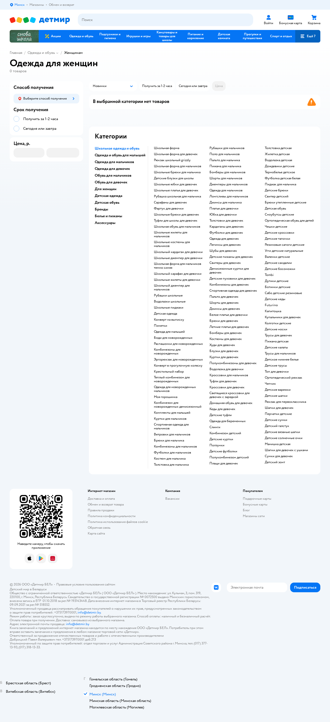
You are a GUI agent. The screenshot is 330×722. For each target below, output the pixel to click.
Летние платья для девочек (229, 327)
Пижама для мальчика (225, 166)
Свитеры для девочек (225, 263)
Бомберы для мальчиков (227, 172)
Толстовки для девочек (226, 221)
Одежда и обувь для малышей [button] (120, 155)
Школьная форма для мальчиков (177, 166)
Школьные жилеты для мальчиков (170, 234)
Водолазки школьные (170, 301)
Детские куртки (221, 439)
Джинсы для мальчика (225, 202)
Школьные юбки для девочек (175, 184)
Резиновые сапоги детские (284, 245)
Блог (246, 510)
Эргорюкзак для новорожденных (178, 359)
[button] (307, 36)
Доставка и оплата (101, 499)
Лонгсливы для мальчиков (228, 196)
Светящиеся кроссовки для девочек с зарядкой (229, 395)
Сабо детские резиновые (283, 293)
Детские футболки (223, 451)
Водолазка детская (278, 160)
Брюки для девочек (223, 321)
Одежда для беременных (227, 421)
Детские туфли (220, 415)
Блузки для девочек (223, 351)
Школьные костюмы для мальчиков (172, 244)
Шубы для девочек (223, 251)
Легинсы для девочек (225, 245)
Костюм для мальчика (170, 459)
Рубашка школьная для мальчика (177, 196)
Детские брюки (276, 190)
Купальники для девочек (283, 317)
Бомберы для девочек (225, 333)
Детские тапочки (277, 239)
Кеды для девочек (222, 409)
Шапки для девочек (279, 408)
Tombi (269, 275)
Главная (16, 52)
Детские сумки (276, 420)
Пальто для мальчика (224, 160)
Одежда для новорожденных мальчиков (175, 389)
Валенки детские (277, 257)
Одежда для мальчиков (226, 190)
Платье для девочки (223, 208)
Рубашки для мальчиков (226, 148)
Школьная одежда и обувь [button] (117, 148)
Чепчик (270, 384)
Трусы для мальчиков (280, 353)
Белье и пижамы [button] (108, 216)
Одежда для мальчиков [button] (114, 161)
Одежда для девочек (224, 239)
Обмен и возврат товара (106, 504)
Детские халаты (276, 347)
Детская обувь (275, 208)
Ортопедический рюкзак (283, 378)
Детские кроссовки (279, 233)
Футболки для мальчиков (172, 453)
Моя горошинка (165, 397)
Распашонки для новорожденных (178, 344)
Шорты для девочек (224, 303)
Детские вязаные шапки (282, 432)
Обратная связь (99, 528)
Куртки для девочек (223, 357)
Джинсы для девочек (224, 309)
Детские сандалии (278, 263)
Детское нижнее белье (282, 359)
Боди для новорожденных (173, 338)
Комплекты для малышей (172, 413)
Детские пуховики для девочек (232, 279)
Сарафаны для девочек (170, 202)
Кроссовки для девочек (226, 387)
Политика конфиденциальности (112, 516)
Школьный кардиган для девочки (178, 252)
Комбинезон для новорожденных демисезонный (177, 405)
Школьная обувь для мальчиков (177, 227)
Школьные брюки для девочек (176, 215)
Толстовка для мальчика (171, 465)
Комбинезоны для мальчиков (175, 446)
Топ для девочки (277, 372)
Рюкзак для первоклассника (285, 402)
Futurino (271, 305)
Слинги (214, 427)
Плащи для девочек (223, 463)
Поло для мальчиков (224, 154)
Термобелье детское (280, 172)
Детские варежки (278, 390)
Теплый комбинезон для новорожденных (172, 379)
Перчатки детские (278, 414)
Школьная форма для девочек (176, 154)
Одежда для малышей (169, 332)
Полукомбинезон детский (229, 457)
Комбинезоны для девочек (229, 285)
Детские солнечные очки (283, 438)
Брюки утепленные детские (285, 202)
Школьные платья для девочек (176, 190)
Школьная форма (166, 148)
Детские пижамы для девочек (231, 257)
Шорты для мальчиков (225, 178)
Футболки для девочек (226, 233)
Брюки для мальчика (169, 440)
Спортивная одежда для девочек (233, 291)
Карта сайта (96, 533)
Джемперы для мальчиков (228, 184)
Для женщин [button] (105, 189)
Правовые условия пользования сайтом (85, 584)
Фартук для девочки (169, 208)
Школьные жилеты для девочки (177, 280)
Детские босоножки (280, 269)
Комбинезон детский (225, 433)
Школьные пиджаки (168, 308)
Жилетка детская (277, 154)
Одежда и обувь (41, 52)
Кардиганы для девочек (226, 227)
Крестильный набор (169, 372)
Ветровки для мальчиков (172, 434)
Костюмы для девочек (225, 339)
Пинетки (160, 326)
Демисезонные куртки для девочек (229, 270)
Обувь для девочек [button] (111, 182)
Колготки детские (278, 323)
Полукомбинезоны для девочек (233, 363)
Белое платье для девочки (228, 315)
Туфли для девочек (223, 381)
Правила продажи (101, 510)
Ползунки (216, 445)
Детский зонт (275, 462)
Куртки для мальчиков (170, 419)
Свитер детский (276, 196)
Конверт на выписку (169, 320)
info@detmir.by (89, 612)
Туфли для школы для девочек (175, 221)
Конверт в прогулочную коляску (178, 366)
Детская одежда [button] (108, 195)
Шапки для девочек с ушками (286, 450)
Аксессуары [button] (105, 222)
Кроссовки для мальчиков (228, 375)
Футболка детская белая (282, 178)
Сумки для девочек (279, 456)
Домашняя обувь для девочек (230, 403)
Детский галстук (277, 426)
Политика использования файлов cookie (118, 522)
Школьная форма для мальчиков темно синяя (177, 266)
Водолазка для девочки (226, 369)
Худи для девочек (222, 345)
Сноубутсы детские (279, 215)
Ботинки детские (277, 287)
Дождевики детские (279, 166)
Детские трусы (276, 366)
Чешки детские (276, 227)
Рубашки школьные (168, 295)
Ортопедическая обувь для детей (289, 221)
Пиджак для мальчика (280, 184)
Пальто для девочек (223, 297)
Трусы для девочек (278, 335)
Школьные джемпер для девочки (178, 258)
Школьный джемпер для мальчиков (172, 287)
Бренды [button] (101, 209)
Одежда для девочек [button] (112, 168)
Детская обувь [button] (107, 202)
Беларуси (39, 589)
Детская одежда (165, 314)
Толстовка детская (278, 148)
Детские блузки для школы (174, 178)
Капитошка (273, 311)
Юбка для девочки (223, 215)
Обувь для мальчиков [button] (113, 175)
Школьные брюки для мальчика (177, 172)
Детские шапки (276, 396)
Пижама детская (276, 341)
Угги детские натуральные (284, 251)
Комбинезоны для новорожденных (167, 351)
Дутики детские (276, 281)
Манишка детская (277, 444)
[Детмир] (40, 20)
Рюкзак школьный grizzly (172, 160)
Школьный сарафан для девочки (177, 274)
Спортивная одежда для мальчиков (171, 426)
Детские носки (276, 329)
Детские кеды (275, 299)
